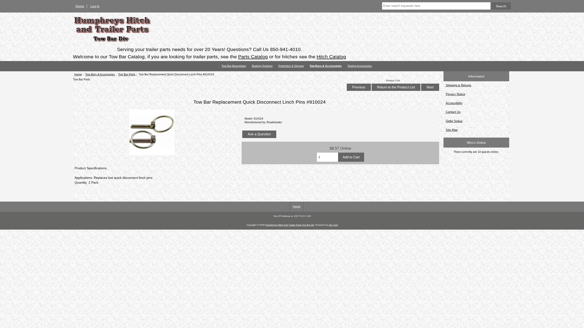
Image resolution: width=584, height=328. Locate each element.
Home (80, 6)
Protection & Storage (291, 66)
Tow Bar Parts (126, 74)
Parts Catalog (253, 56)
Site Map (452, 130)
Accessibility (454, 103)
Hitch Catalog (331, 56)
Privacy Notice (455, 94)
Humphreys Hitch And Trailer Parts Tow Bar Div (290, 225)
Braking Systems (262, 66)
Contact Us (453, 112)
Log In (94, 6)
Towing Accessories (359, 66)
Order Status (454, 121)
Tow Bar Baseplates (234, 66)
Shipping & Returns (458, 85)
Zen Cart (333, 225)
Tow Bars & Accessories (100, 74)
